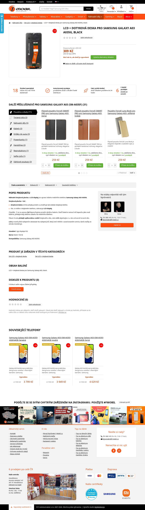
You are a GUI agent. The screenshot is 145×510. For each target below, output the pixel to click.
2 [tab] (81, 173)
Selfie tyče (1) (19, 156)
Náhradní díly (94, 16)
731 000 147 (114, 218)
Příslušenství (29, 16)
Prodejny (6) (30, 2)
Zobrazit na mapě (15, 485)
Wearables (56, 16)
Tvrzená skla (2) (20, 117)
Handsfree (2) (19, 145)
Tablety (42, 16)
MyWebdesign (100, 507)
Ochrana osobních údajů (19, 451)
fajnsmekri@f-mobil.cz (111, 220)
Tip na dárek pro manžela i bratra (82, 454)
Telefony (14, 16)
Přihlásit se (62, 312)
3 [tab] (84, 173)
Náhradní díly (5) (21, 123)
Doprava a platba (16, 436)
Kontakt (49, 2)
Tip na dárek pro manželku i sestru (82, 449)
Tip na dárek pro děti (83, 436)
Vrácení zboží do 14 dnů (18, 449)
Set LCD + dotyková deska (33, 23)
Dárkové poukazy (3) (23, 161)
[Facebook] (113, 451)
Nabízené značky (49, 436)
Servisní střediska (16, 444)
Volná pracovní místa (50, 439)
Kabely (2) (18, 128)
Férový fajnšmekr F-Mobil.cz (53, 433)
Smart (81, 16)
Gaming (109, 16)
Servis (45, 458)
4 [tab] (86, 173)
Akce (128, 16)
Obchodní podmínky (17, 439)
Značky (41, 2)
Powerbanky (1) (20, 139)
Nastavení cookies (49, 441)
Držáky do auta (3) (22, 134)
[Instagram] (119, 451)
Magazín (20, 2)
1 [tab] (79, 173)
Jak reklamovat (15, 446)
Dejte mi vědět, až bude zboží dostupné (79, 64)
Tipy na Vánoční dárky (84, 433)
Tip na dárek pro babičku (82, 440)
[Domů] (9, 23)
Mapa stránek (15, 454)
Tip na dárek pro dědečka (82, 444)
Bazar (119, 16)
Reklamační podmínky (18, 441)
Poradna (12, 2)
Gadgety (69, 16)
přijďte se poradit (124, 93)
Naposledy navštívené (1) (22, 507)
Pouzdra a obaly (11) (23, 112)
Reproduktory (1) (21, 150)
